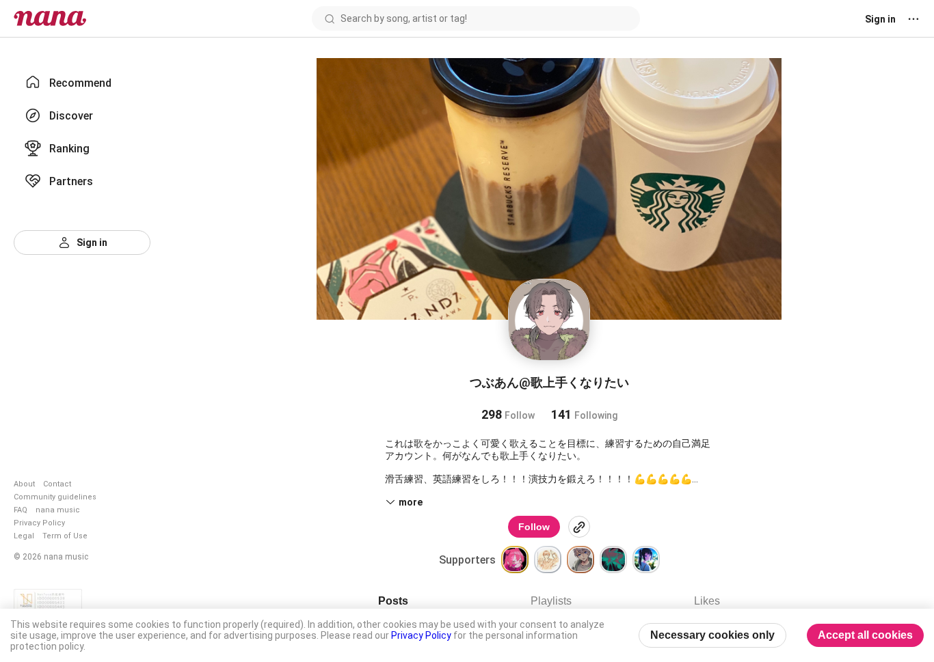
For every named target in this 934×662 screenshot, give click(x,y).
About (24, 484)
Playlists (551, 601)
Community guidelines (55, 497)
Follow (534, 526)
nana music (58, 510)
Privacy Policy (39, 523)
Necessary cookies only (712, 635)
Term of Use (65, 536)
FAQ (20, 510)
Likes (707, 601)
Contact (57, 484)
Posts (393, 601)
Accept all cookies (865, 635)
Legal (24, 536)
